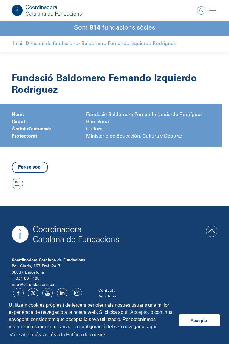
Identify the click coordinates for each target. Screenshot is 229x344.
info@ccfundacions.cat (34, 285)
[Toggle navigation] (212, 10)
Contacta (107, 291)
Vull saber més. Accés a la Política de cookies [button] (58, 334)
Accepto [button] (139, 312)
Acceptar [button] (200, 320)
